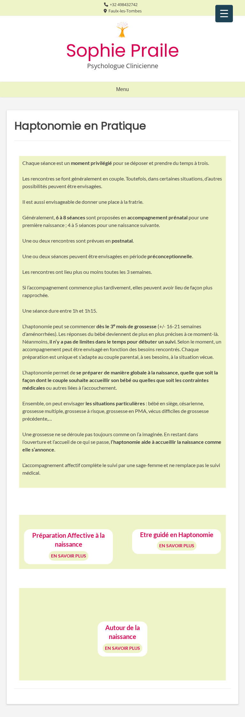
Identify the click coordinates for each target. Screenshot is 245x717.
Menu (122, 89)
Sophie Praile (122, 50)
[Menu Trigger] (224, 13)
